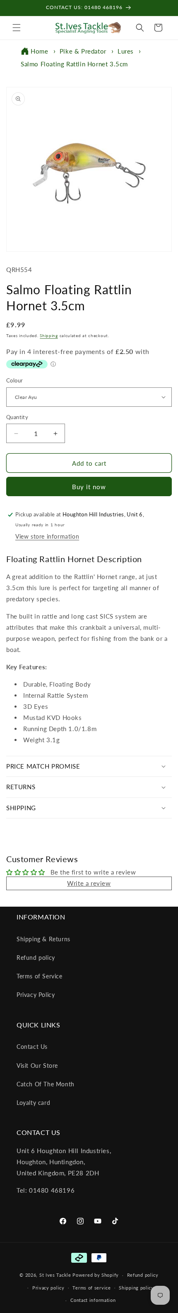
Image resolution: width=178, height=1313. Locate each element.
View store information (47, 536)
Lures (126, 51)
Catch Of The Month (46, 1084)
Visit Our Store (37, 1065)
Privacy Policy (36, 994)
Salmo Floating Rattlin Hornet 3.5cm (74, 64)
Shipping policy (136, 1287)
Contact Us (32, 1046)
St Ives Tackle (55, 1275)
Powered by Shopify (95, 1275)
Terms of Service (40, 976)
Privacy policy (48, 1287)
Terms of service (91, 1287)
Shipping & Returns (43, 939)
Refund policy (36, 957)
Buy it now (89, 486)
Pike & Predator (83, 51)
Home (39, 51)
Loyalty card (33, 1102)
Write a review (89, 883)
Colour (14, 380)
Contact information (92, 1300)
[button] (16, 28)
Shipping (49, 335)
